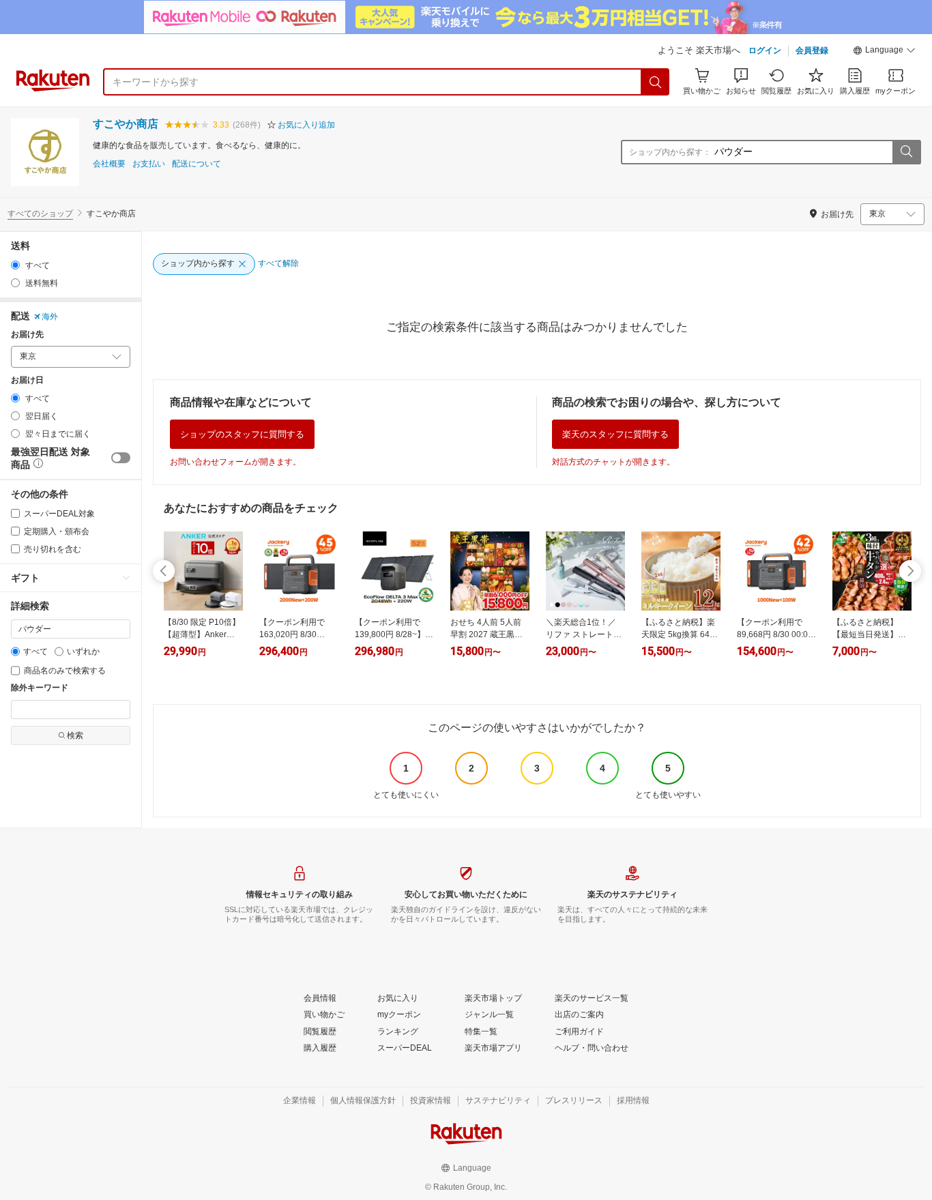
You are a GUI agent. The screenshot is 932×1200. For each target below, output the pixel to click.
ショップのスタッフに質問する (242, 434)
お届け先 (27, 334)
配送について (196, 164)
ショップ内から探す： (670, 152)
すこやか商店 (125, 124)
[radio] (15, 265)
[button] (884, 52)
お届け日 (27, 380)
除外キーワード (39, 688)
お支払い (148, 164)
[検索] (655, 82)
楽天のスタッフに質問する (615, 434)
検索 (75, 735)
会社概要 (109, 164)
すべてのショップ (40, 213)
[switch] (120, 457)
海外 (50, 316)
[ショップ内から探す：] (906, 152)
